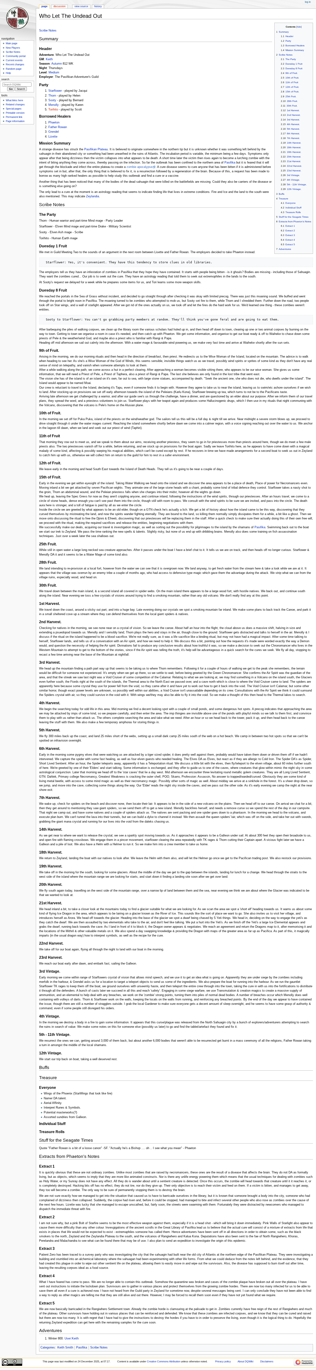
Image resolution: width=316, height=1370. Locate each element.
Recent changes (15, 64)
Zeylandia (92, 196)
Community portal (15, 56)
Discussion (59, 6)
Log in (308, 1)
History (98, 6)
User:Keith (72, 1338)
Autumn (56, 63)
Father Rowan (57, 127)
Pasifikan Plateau (96, 149)
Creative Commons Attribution (163, 1361)
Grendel (53, 131)
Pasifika (229, 162)
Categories (47, 1347)
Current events (14, 60)
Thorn (52, 95)
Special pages (14, 108)
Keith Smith (65, 1347)
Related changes (15, 104)
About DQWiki (245, 1361)
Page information (15, 121)
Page (44, 6)
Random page (14, 68)
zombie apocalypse (139, 167)
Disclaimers (266, 1361)
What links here (14, 100)
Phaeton (53, 122)
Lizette (52, 136)
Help (8, 73)
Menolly (53, 105)
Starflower (55, 90)
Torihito (53, 109)
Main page (11, 43)
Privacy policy (223, 1361)
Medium (54, 72)
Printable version (15, 112)
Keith (49, 59)
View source (81, 6)
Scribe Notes (47, 30)
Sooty (52, 100)
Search (5, 79)
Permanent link (14, 117)
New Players (13, 47)
